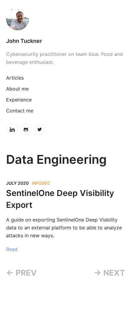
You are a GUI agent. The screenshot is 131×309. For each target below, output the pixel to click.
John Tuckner (24, 41)
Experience (19, 100)
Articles (15, 78)
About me (17, 89)
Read (12, 249)
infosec (41, 183)
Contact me (19, 111)
